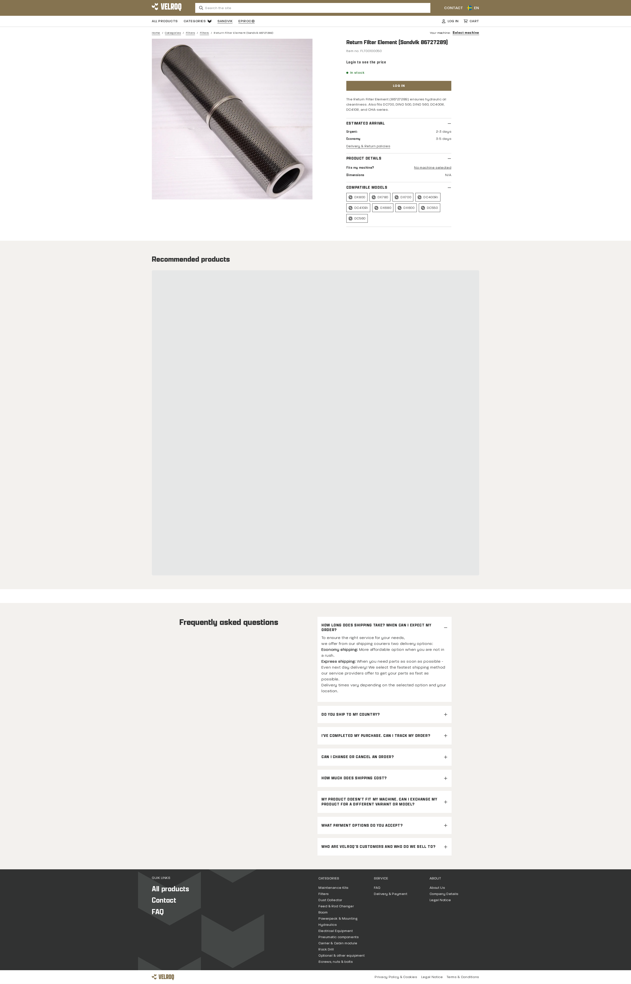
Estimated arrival (365, 123)
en (476, 7)
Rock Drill (326, 949)
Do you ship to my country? (350, 714)
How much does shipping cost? (354, 778)
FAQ (158, 912)
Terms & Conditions (463, 977)
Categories (195, 21)
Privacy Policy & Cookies (396, 977)
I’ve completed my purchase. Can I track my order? (375, 735)
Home (156, 33)
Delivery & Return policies (368, 146)
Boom (323, 912)
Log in (399, 86)
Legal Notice (440, 900)
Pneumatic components (338, 937)
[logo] (166, 8)
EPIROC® (246, 21)
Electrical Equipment (335, 931)
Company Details (444, 894)
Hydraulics (327, 925)
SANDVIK (224, 21)
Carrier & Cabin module (337, 943)
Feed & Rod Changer (336, 906)
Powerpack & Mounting (337, 918)
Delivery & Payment (390, 894)
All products (165, 21)
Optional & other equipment (341, 955)
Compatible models (366, 187)
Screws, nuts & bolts (335, 962)
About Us (437, 888)
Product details (364, 158)
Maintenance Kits (333, 888)
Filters (190, 33)
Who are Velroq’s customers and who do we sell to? (378, 846)
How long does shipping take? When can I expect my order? (376, 627)
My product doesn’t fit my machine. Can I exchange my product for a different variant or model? (379, 801)
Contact (453, 7)
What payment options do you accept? (362, 825)
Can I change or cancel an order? (357, 757)
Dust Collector (330, 900)
